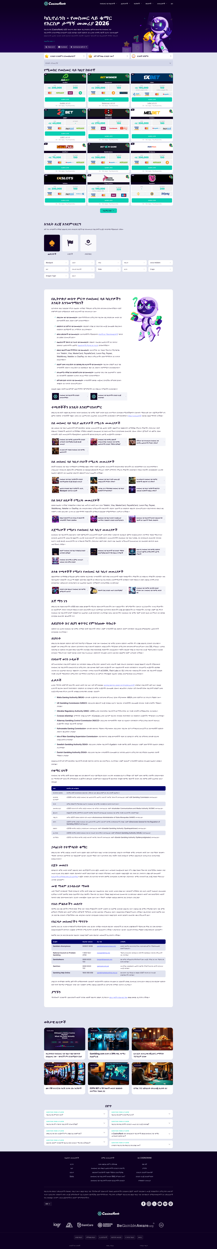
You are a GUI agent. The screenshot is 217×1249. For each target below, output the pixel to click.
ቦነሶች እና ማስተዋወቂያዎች (108, 334)
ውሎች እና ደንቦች (74, 1245)
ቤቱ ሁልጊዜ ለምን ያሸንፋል (108, 1164)
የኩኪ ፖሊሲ (110, 1245)
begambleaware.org (104, 959)
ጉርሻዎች (137, 3)
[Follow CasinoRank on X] (154, 1204)
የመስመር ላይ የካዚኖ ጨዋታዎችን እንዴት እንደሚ (108, 1168)
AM (47, 1204)
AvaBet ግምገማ (65, 103)
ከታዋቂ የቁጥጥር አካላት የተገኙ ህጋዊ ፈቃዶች (119, 685)
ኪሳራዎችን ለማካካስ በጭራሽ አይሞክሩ (64, 876)
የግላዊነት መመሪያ (144, 1180)
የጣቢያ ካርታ (144, 1245)
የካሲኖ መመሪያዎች (134, 416)
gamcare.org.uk (103, 966)
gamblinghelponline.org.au (107, 973)
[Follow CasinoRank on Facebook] (143, 1204)
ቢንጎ (71, 1164)
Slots (72, 1176)
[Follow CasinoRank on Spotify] (165, 1204)
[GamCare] (85, 1225)
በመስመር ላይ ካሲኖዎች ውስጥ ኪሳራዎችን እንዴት (108, 1180)
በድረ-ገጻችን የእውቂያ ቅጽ (118, 997)
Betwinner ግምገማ (108, 103)
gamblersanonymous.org (106, 946)
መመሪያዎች (161, 3)
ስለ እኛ (144, 1164)
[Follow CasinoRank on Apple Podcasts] (170, 1204)
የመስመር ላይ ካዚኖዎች (107, 3)
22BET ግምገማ (65, 137)
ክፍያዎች (148, 3)
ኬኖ (72, 1168)
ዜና (172, 3)
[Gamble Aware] (135, 1225)
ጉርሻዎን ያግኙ (65, 99)
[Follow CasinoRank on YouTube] (160, 1204)
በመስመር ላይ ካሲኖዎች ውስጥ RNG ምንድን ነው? (108, 1176)
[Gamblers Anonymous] (69, 1225)
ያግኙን (144, 1168)
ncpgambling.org (103, 953)
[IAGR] (57, 1225)
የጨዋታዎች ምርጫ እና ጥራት (88, 345)
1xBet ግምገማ (152, 103)
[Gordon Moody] (105, 1225)
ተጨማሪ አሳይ (107, 211)
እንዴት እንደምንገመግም (144, 1172)
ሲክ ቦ (72, 1172)
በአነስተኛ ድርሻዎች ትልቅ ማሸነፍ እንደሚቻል (107, 1172)
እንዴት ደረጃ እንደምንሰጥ (144, 1176)
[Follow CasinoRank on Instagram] (149, 1204)
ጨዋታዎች (124, 3)
